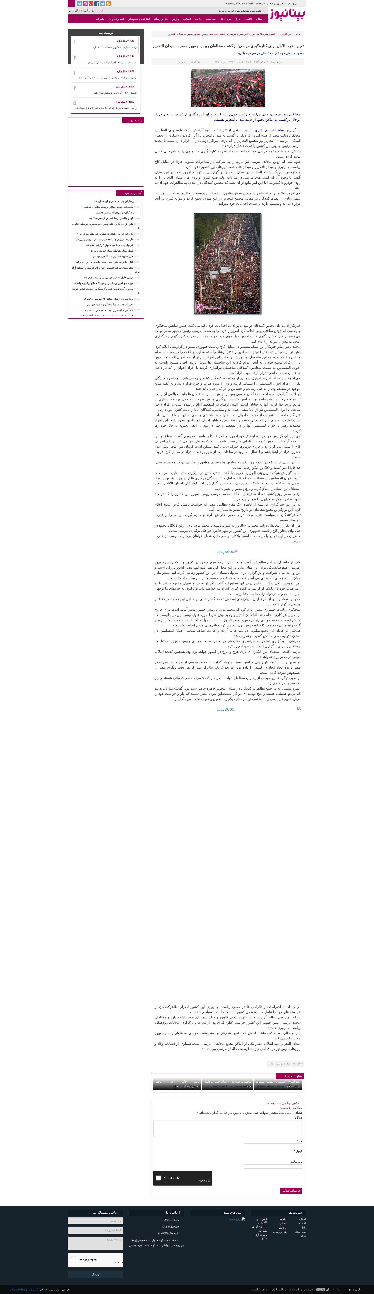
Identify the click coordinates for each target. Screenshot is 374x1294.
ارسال (96, 1274)
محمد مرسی (283, 1063)
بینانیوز (321, 1289)
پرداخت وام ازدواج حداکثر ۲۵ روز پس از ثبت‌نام (112, 298)
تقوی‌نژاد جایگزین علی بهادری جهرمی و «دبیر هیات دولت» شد (106, 226)
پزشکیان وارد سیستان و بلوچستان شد (117, 201)
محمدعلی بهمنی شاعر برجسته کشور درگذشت (112, 206)
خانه (298, 34)
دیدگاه (298, 1117)
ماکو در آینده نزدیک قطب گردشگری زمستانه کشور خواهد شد (106, 291)
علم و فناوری (116, 18)
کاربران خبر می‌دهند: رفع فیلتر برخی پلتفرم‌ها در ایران (108, 233)
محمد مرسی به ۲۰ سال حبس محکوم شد (227, 1084)
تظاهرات (298, 1063)
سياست (211, 18)
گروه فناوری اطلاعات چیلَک (24, 1289)
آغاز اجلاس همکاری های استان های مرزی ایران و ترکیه (108, 262)
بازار (237, 18)
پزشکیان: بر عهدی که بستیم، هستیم (118, 212)
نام (299, 1141)
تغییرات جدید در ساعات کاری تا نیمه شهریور (113, 304)
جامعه (198, 18)
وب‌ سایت (296, 1161)
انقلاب (187, 18)
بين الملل (225, 18)
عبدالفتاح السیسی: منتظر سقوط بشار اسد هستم (278, 1084)
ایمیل (298, 1151)
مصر (270, 1063)
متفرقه (100, 18)
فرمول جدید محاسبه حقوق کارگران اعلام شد (113, 245)
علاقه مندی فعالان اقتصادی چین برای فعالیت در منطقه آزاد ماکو (106, 269)
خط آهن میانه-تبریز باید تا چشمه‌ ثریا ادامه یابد (112, 310)
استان (259, 18)
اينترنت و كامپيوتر (139, 18)
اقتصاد (248, 18)
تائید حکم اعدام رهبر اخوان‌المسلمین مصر (177, 1084)
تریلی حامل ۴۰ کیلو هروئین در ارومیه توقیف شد (112, 277)
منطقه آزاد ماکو (253, 27)
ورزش (175, 18)
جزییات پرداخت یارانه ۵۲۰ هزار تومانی (242, 10)
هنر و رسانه (161, 18)
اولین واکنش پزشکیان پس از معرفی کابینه (114, 218)
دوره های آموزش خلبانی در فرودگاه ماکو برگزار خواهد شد (106, 283)
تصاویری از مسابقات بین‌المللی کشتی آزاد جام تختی (109, 315)
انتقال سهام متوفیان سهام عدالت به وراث (115, 250)
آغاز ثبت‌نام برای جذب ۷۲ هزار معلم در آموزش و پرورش (108, 239)
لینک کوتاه (196, 62)
